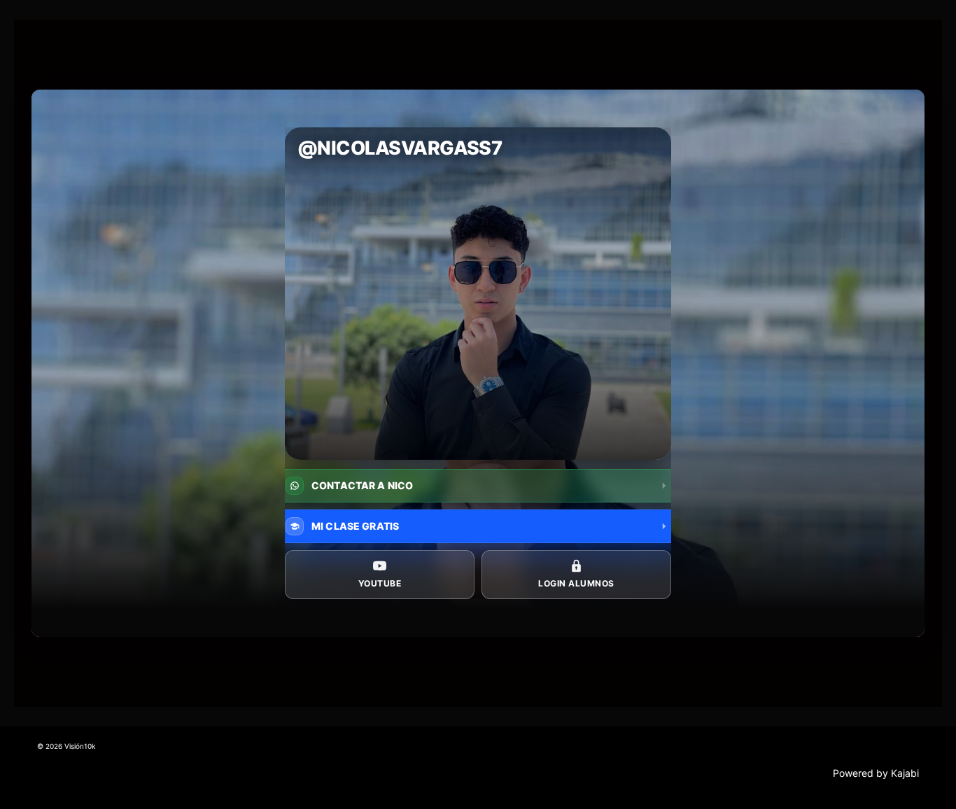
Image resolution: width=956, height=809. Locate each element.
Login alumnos (576, 583)
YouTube (379, 583)
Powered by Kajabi (876, 773)
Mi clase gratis (355, 526)
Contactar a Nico (362, 485)
